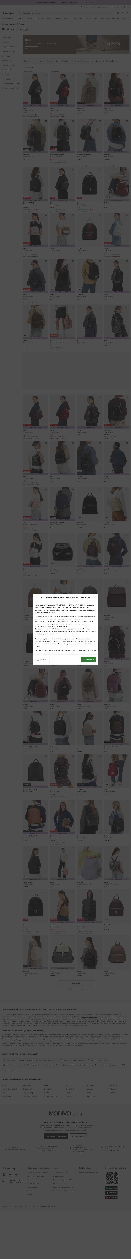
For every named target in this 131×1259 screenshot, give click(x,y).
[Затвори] (95, 597)
